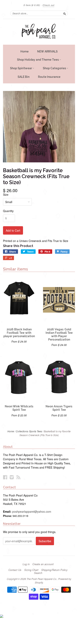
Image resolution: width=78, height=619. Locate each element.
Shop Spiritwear (21, 68)
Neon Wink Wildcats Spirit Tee (19, 408)
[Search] (64, 13)
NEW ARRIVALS (47, 51)
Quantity (8, 211)
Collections (22, 431)
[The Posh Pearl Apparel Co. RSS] (18, 477)
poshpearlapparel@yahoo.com (31, 511)
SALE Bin (23, 76)
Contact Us (14, 570)
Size (5, 194)
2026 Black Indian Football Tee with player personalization (19, 333)
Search (38, 573)
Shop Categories (55, 68)
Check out (48, 5)
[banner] (39, 32)
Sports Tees (35, 431)
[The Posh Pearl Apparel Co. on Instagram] (12, 477)
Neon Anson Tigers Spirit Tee (59, 408)
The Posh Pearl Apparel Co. (42, 578)
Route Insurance (49, 76)
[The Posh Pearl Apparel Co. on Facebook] (5, 477)
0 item (32, 5)
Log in (26, 564)
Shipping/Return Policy (54, 570)
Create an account (43, 564)
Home (24, 51)
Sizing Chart (31, 570)
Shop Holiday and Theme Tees (38, 59)
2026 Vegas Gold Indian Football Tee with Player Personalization (59, 334)
